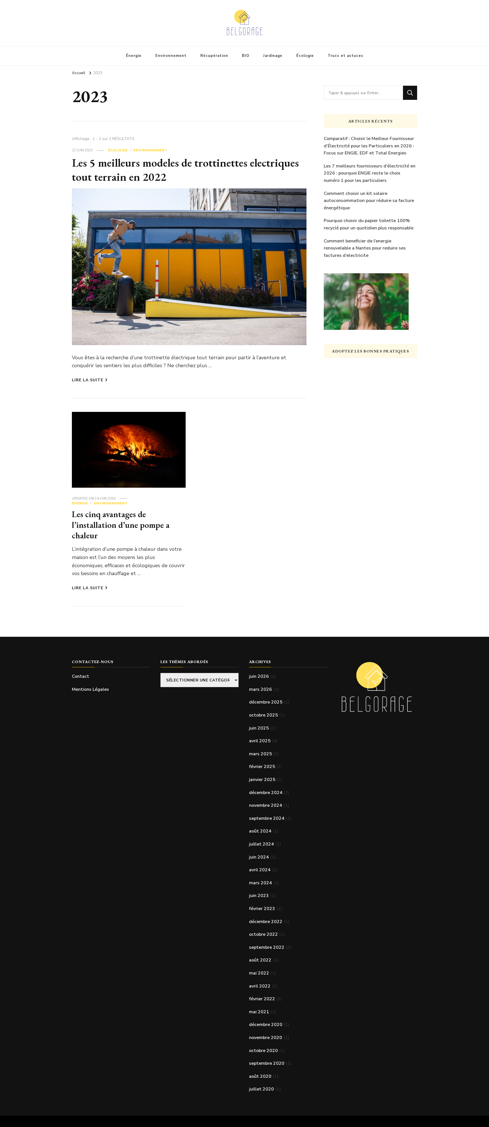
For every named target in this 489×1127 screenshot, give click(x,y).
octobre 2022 (263, 934)
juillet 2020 (261, 1089)
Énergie (133, 55)
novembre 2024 (265, 805)
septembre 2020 (266, 1063)
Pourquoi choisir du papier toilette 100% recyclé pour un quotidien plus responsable (368, 224)
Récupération (214, 55)
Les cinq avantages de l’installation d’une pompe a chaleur (121, 525)
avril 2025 (260, 741)
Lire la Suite (87, 380)
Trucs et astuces (345, 55)
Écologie (305, 55)
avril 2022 (260, 986)
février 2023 (262, 909)
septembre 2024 (266, 818)
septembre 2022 (266, 947)
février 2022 (262, 999)
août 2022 (260, 960)
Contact (80, 676)
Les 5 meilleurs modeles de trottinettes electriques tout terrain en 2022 (185, 169)
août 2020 (260, 1076)
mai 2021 (259, 1012)
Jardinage (272, 55)
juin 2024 (259, 857)
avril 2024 (260, 870)
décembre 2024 (265, 793)
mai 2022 (259, 973)
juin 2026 (259, 676)
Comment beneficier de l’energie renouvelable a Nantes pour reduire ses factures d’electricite (365, 248)
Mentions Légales (90, 689)
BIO (245, 55)
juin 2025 (259, 728)
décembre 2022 (265, 922)
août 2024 (260, 831)
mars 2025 (260, 754)
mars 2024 (260, 883)
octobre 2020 (263, 1051)
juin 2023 (259, 895)
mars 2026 (260, 689)
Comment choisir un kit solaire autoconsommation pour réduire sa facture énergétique (369, 200)
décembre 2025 (265, 702)
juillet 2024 (261, 844)
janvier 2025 (262, 780)
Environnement (170, 55)
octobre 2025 (263, 715)
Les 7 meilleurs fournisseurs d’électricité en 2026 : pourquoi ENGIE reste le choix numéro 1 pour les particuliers (369, 173)
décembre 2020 (265, 1024)
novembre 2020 (265, 1037)
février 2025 (262, 766)
